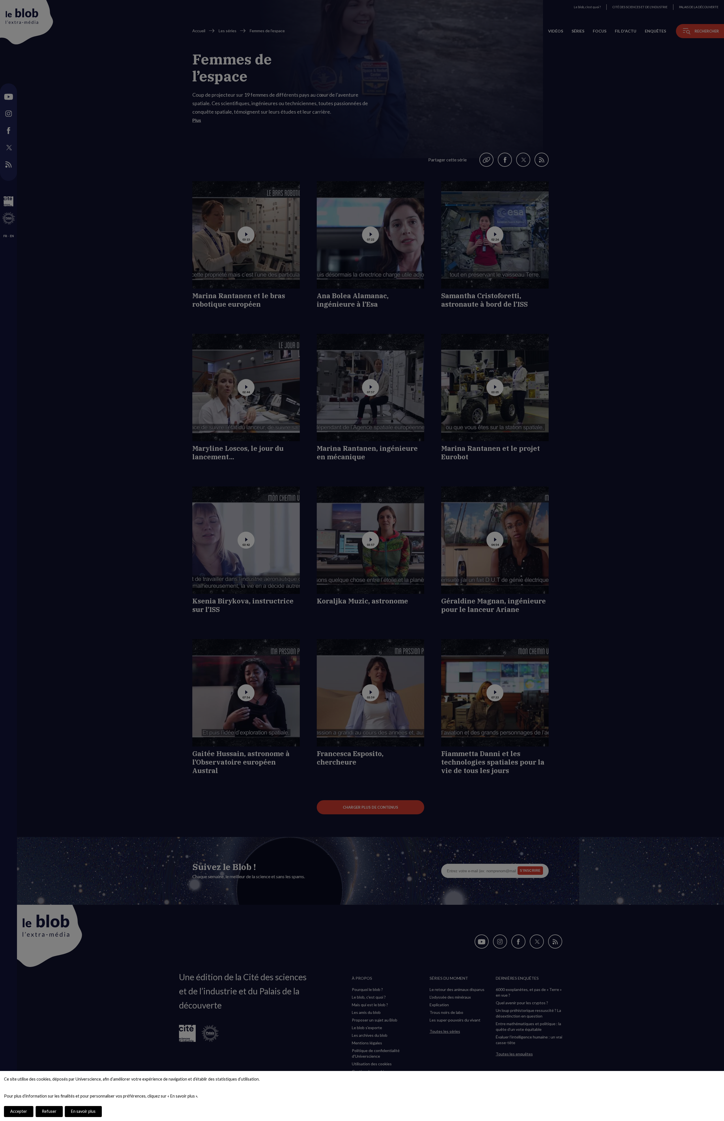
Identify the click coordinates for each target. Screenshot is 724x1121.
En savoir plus (83, 1111)
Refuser (49, 1111)
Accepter (18, 1111)
